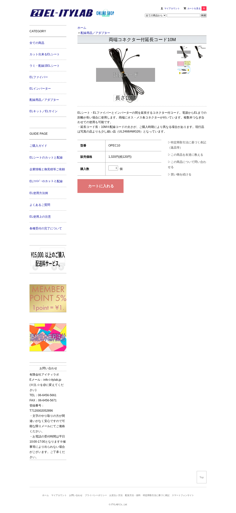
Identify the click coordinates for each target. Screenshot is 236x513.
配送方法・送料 (132, 495)
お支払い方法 (116, 495)
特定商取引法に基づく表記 (156, 495)
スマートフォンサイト (183, 495)
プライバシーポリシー (96, 495)
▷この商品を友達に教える (185, 154)
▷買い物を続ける (179, 174)
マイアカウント (172, 8)
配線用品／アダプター (95, 32)
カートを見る (196, 8)
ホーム (81, 27)
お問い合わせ (75, 495)
